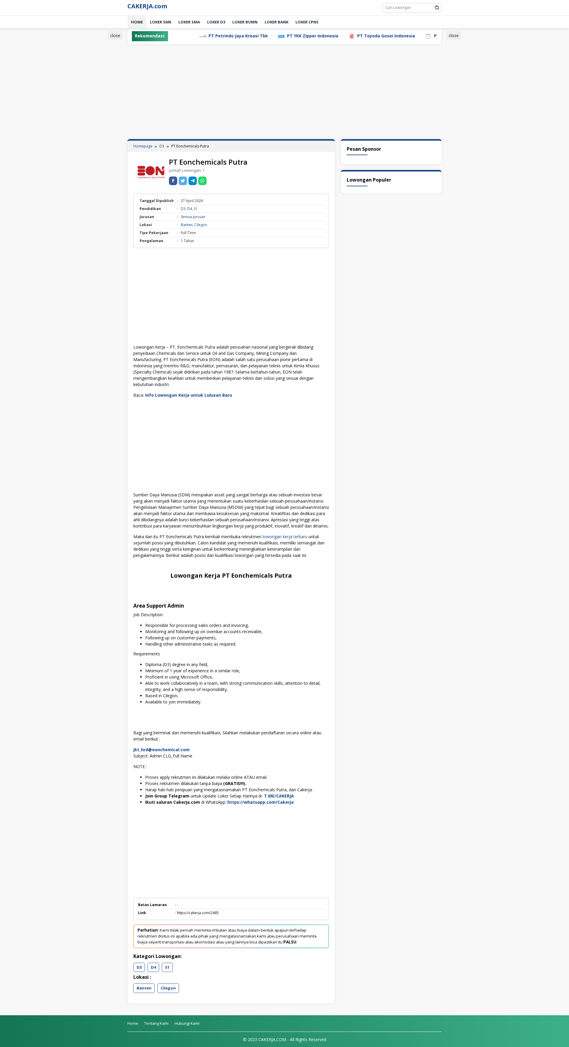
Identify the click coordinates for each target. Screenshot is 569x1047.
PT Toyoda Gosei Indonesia (358, 36)
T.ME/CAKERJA (279, 796)
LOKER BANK (276, 22)
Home (137, 22)
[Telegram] (192, 181)
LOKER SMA (189, 22)
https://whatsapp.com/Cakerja (260, 802)
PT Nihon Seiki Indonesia (432, 36)
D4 (189, 208)
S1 (196, 208)
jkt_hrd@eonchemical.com (161, 749)
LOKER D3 (216, 22)
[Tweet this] (183, 181)
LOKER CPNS (307, 22)
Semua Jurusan (193, 216)
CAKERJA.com (147, 6)
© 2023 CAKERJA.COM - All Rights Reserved (284, 1039)
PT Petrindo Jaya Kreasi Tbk (210, 36)
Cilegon (200, 224)
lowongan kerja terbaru (285, 536)
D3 (183, 208)
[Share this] (173, 181)
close (115, 35)
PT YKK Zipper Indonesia (284, 36)
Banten (187, 224)
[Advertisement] (99, 123)
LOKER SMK (160, 22)
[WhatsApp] (202, 181)
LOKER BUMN (245, 22)
